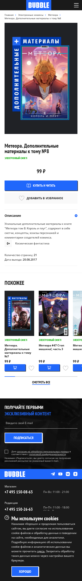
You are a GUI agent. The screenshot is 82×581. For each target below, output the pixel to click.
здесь (41, 551)
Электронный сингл (16, 340)
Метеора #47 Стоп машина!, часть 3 (51, 347)
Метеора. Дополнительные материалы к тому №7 (18, 351)
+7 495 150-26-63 (19, 509)
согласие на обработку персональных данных (43, 451)
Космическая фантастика (32, 243)
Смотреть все (41, 382)
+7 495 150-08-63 (19, 492)
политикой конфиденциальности (47, 454)
